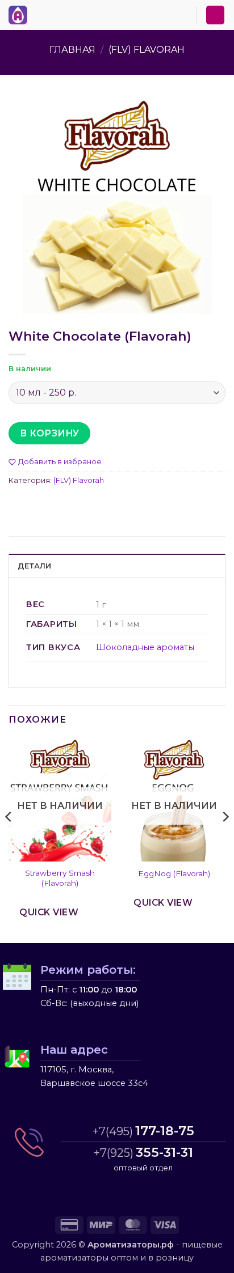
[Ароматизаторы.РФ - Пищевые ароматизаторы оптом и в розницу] (21, 15)
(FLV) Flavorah (146, 49)
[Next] (225, 839)
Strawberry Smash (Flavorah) (60, 878)
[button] (39, 13)
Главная (72, 49)
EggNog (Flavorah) (174, 873)
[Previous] (9, 839)
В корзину (50, 433)
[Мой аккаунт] (215, 15)
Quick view (48, 912)
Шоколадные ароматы (145, 647)
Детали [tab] (35, 566)
